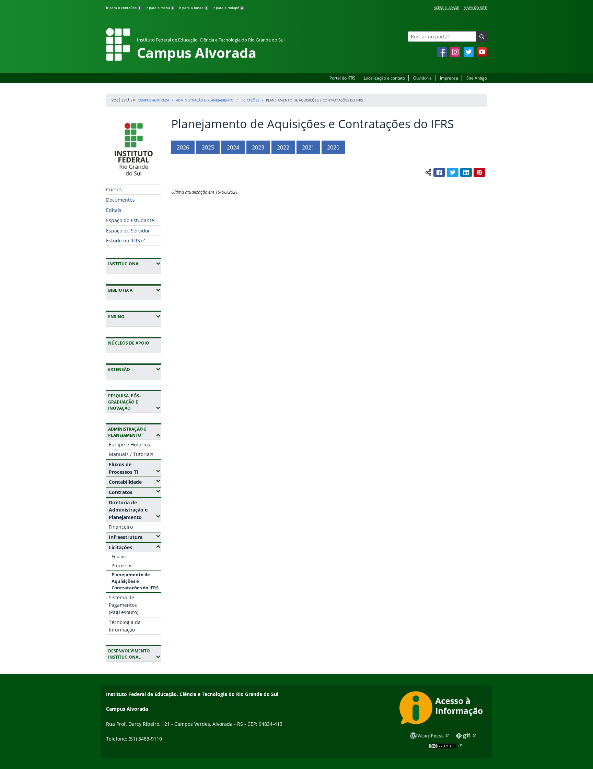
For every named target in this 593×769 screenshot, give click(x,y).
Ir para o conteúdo (123, 7)
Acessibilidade (446, 7)
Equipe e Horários (129, 444)
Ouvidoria (422, 78)
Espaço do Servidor (128, 230)
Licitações (250, 100)
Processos (122, 565)
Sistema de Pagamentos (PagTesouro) (123, 604)
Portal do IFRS (342, 78)
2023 (258, 147)
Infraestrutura (135, 536)
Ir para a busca (193, 7)
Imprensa (449, 78)
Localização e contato (384, 78)
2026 (183, 147)
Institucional (134, 264)
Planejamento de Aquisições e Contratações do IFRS (135, 581)
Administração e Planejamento (205, 100)
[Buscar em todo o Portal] (481, 36)
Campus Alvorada (153, 100)
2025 (208, 147)
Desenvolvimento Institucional (134, 654)
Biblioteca (134, 290)
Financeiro (121, 527)
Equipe (119, 556)
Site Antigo (476, 78)
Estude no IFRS (123, 240)
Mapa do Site (475, 7)
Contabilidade (135, 481)
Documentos (120, 199)
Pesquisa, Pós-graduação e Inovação (134, 402)
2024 (233, 147)
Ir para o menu (159, 7)
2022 (283, 147)
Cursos (114, 189)
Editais (113, 210)
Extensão (134, 369)
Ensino (134, 316)
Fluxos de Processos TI (135, 468)
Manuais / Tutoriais (131, 454)
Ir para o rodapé (227, 7)
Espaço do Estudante (130, 220)
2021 (308, 147)
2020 (333, 147)
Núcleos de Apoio (128, 343)
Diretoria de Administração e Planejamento (135, 509)
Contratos (135, 492)
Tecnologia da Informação (125, 626)
